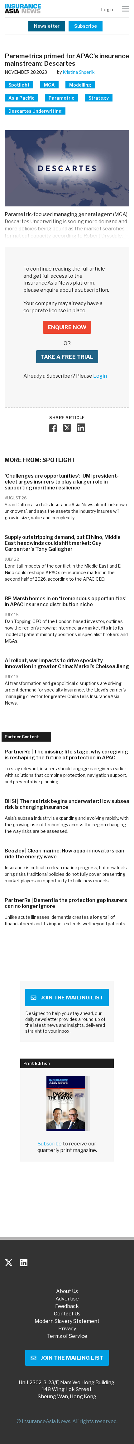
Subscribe (85, 26)
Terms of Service (67, 1336)
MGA (49, 84)
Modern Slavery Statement (67, 1321)
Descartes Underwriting (35, 111)
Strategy (99, 98)
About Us (67, 1291)
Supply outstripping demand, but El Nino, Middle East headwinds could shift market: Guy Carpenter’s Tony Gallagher (63, 543)
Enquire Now (67, 327)
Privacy (67, 1328)
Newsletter (47, 26)
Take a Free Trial (67, 357)
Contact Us (67, 1313)
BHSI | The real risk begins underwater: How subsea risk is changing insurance (67, 804)
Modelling (80, 84)
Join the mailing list (72, 997)
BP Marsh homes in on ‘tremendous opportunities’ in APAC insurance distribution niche (66, 601)
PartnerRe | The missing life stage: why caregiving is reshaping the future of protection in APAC (66, 755)
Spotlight (19, 84)
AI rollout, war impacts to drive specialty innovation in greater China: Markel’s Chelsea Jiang (67, 663)
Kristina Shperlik (79, 72)
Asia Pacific (21, 98)
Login (107, 9)
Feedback (67, 1306)
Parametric (61, 98)
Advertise (67, 1298)
